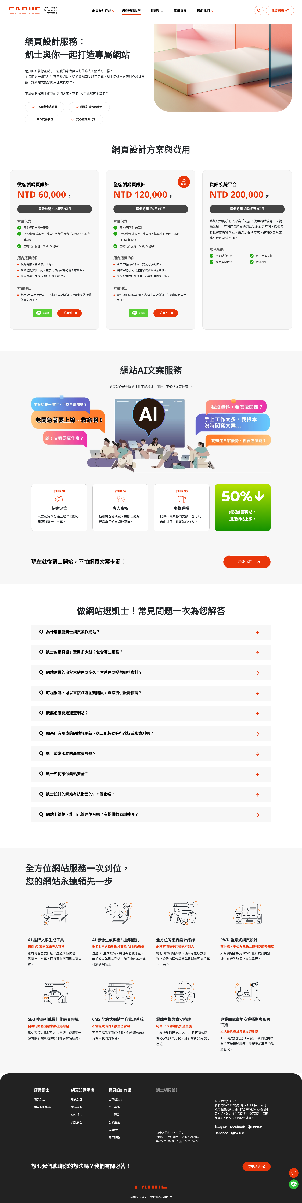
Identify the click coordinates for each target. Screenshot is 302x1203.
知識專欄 (180, 10)
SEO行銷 (76, 1114)
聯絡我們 (203, 10)
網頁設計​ (76, 1099)
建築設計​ (114, 1130)
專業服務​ (114, 1137)
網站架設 (76, 1107)
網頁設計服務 (131, 10)
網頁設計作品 (101, 10)
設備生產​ (114, 1122)
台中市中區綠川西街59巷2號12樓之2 (179, 1137)
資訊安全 (76, 1122)
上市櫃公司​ (116, 1099)
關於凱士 (157, 10)
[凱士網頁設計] (33, 10)
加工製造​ (114, 1114)
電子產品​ (114, 1107)
